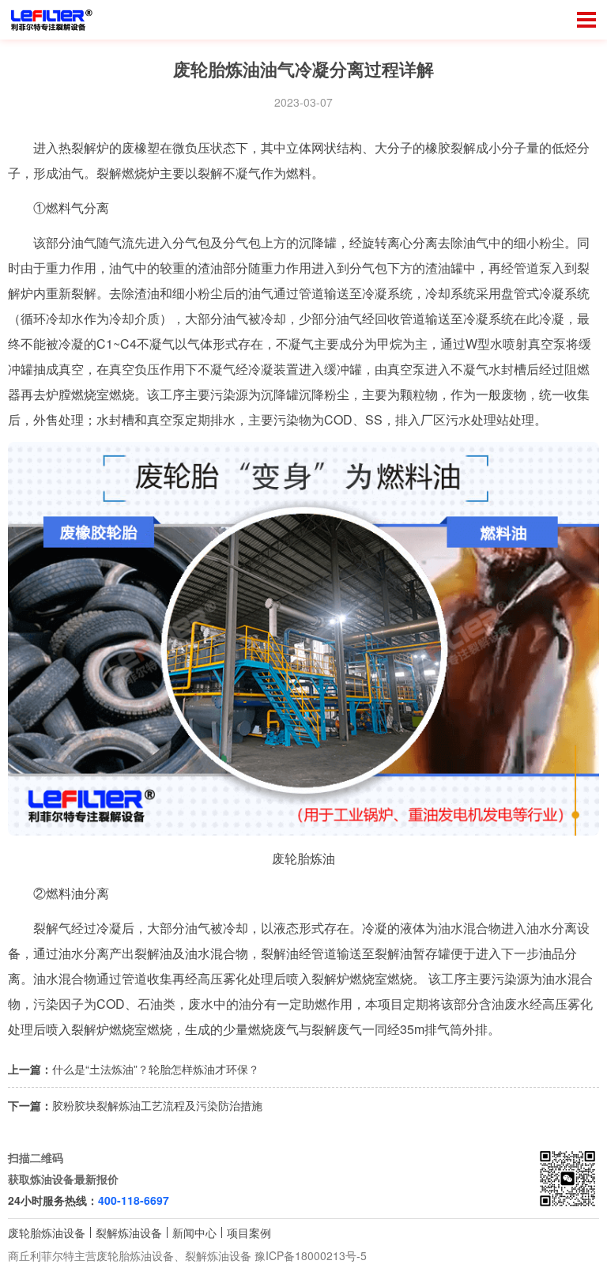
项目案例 (249, 1232)
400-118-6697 (133, 1200)
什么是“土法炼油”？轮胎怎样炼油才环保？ (155, 1069)
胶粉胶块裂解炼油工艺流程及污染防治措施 (157, 1105)
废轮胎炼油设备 (46, 1232)
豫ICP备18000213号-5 (310, 1255)
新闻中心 (194, 1232)
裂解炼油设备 (129, 1232)
